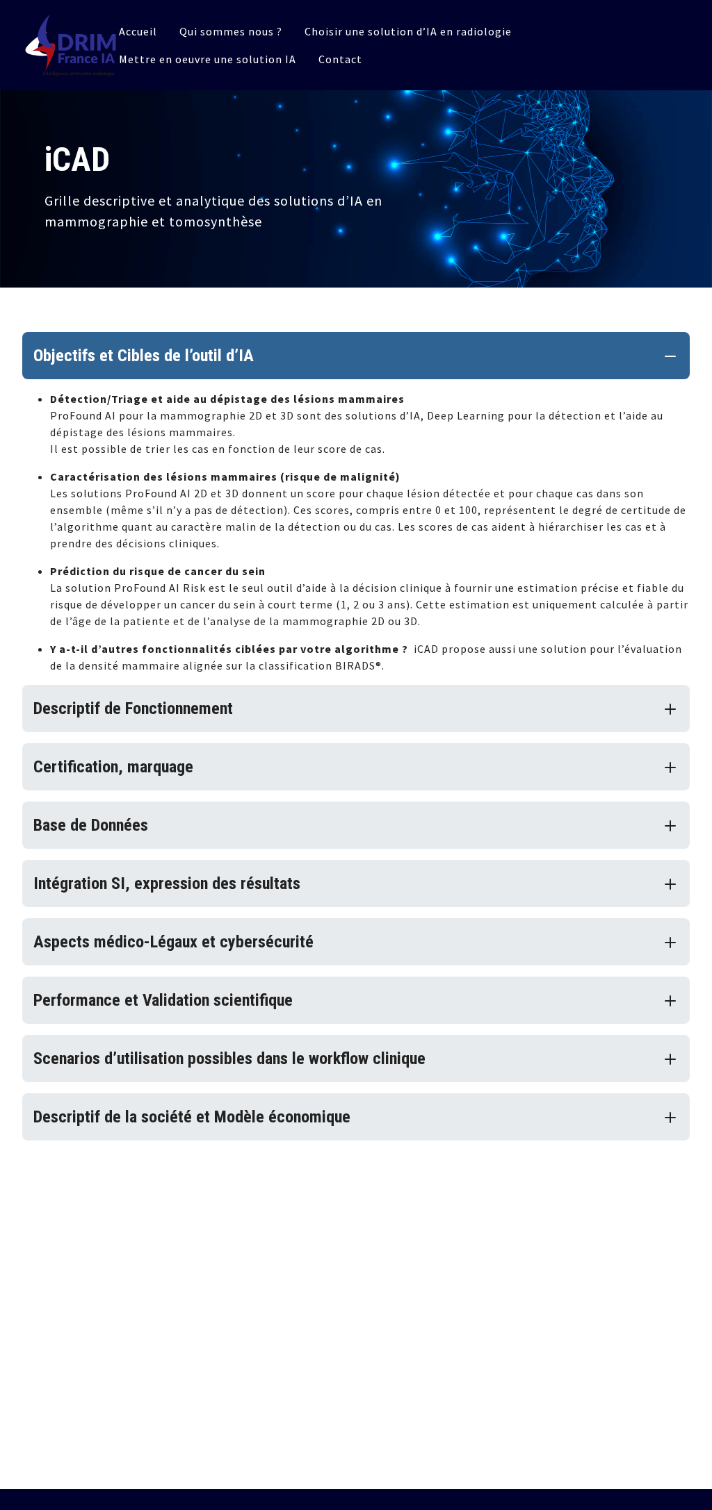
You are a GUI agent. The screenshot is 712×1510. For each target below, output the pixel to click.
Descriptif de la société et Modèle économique (191, 1117)
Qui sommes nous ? (230, 31)
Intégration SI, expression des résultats (166, 883)
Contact (340, 59)
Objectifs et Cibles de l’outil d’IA (143, 355)
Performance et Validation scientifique (163, 1000)
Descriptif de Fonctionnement (133, 708)
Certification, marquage (113, 767)
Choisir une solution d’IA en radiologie (408, 31)
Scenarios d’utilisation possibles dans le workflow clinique (229, 1058)
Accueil (138, 31)
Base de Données (90, 825)
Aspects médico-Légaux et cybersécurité (173, 942)
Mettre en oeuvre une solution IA (207, 59)
